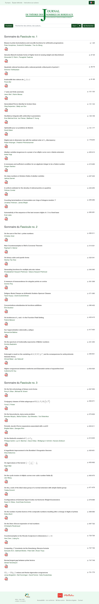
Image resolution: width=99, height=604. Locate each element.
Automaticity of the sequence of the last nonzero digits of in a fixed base (31, 212)
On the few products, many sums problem (19, 414)
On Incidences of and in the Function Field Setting (24, 317)
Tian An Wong (37, 45)
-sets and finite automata (14, 92)
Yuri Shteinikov (43, 416)
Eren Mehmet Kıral (10, 118)
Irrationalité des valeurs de (17, 79)
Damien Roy (8, 284)
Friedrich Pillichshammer (25, 142)
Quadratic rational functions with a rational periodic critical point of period (31, 67)
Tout (74, 26)
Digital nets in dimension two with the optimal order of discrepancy (29, 140)
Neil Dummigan (22, 575)
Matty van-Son (21, 106)
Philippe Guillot (9, 441)
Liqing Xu (15, 538)
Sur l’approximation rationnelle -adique (19, 330)
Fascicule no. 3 (28, 382)
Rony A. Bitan (9, 391)
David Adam (8, 130)
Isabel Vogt (8, 154)
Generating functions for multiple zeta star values (22, 269)
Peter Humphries (10, 45)
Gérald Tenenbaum (10, 562)
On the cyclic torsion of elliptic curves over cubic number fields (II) (28, 475)
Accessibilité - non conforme (45, 600)
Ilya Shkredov (32, 416)
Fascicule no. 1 (28, 36)
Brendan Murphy (10, 416)
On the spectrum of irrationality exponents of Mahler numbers (26, 342)
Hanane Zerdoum (59, 441)
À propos (8, 3)
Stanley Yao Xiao (10, 260)
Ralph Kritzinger (9, 142)
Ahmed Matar (8, 359)
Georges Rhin (19, 428)
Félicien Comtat (9, 190)
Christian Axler (9, 236)
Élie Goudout (8, 307)
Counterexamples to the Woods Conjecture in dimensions (28, 536)
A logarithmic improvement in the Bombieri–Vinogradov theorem (28, 450)
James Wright (23, 202)
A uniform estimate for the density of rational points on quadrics (27, 188)
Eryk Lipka (8, 215)
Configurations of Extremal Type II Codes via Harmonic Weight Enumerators (32, 500)
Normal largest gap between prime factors (19, 560)
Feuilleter (9, 26)
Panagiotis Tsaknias (26, 57)
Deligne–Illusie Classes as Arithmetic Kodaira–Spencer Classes (27, 293)
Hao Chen (7, 538)
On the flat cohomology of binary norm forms (20, 389)
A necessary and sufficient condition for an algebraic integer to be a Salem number (34, 164)
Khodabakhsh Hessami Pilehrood (15, 272)
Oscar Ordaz (32, 441)
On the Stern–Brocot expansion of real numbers (21, 523)
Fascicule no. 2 (28, 227)
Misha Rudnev (22, 416)
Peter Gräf (30, 551)
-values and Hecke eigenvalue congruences (26, 572)
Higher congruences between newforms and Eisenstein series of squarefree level (34, 368)
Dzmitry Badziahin (10, 344)
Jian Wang (8, 478)
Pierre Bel (7, 82)
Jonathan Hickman (10, 202)
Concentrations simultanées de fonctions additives (23, 305)
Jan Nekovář (19, 359)
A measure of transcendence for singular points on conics (25, 281)
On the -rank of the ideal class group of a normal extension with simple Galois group (35, 488)
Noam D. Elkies (9, 502)
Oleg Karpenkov (9, 106)
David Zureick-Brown (22, 296)
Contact (80, 600)
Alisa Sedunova (9, 453)
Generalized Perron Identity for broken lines (20, 104)
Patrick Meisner (9, 320)
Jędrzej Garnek (9, 178)
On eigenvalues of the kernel (20, 463)
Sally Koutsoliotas (45, 575)
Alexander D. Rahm (11, 57)
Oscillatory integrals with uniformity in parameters (22, 116)
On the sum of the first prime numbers (18, 233)
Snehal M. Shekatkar (24, 45)
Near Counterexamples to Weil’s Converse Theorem (23, 245)
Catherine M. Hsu (10, 371)
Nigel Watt (7, 466)
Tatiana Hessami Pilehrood (38, 272)
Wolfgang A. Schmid (45, 441)
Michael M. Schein (21, 391)
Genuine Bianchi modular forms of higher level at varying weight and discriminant (34, 55)
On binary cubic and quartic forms (16, 257)
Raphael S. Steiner (10, 248)
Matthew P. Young (33, 118)
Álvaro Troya (40, 551)
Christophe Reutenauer (12, 526)
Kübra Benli (8, 514)
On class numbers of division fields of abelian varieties (24, 176)
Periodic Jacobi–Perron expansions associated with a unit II (26, 426)
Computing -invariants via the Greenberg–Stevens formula (26, 548)
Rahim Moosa (17, 94)
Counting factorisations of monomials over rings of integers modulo (30, 200)
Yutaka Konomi (9, 490)
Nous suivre (61, 600)
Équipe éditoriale (17, 3)
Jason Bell (8, 94)
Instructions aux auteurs (31, 3)
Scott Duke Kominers (23, 502)
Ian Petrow (22, 118)
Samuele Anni (9, 551)
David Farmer (33, 575)
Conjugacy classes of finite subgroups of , (27, 401)
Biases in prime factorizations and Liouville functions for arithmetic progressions (33, 43)
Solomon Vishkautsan (11, 69)
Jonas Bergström (10, 575)
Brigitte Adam (9, 428)
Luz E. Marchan (21, 441)
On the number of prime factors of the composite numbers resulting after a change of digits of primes (41, 512)
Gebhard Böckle (20, 551)
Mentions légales (71, 600)
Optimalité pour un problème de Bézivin (18, 128)
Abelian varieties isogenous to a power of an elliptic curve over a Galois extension (34, 152)
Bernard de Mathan (10, 332)
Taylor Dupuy (8, 296)
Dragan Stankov (9, 166)
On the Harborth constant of (18, 438)
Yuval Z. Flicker (9, 404)
